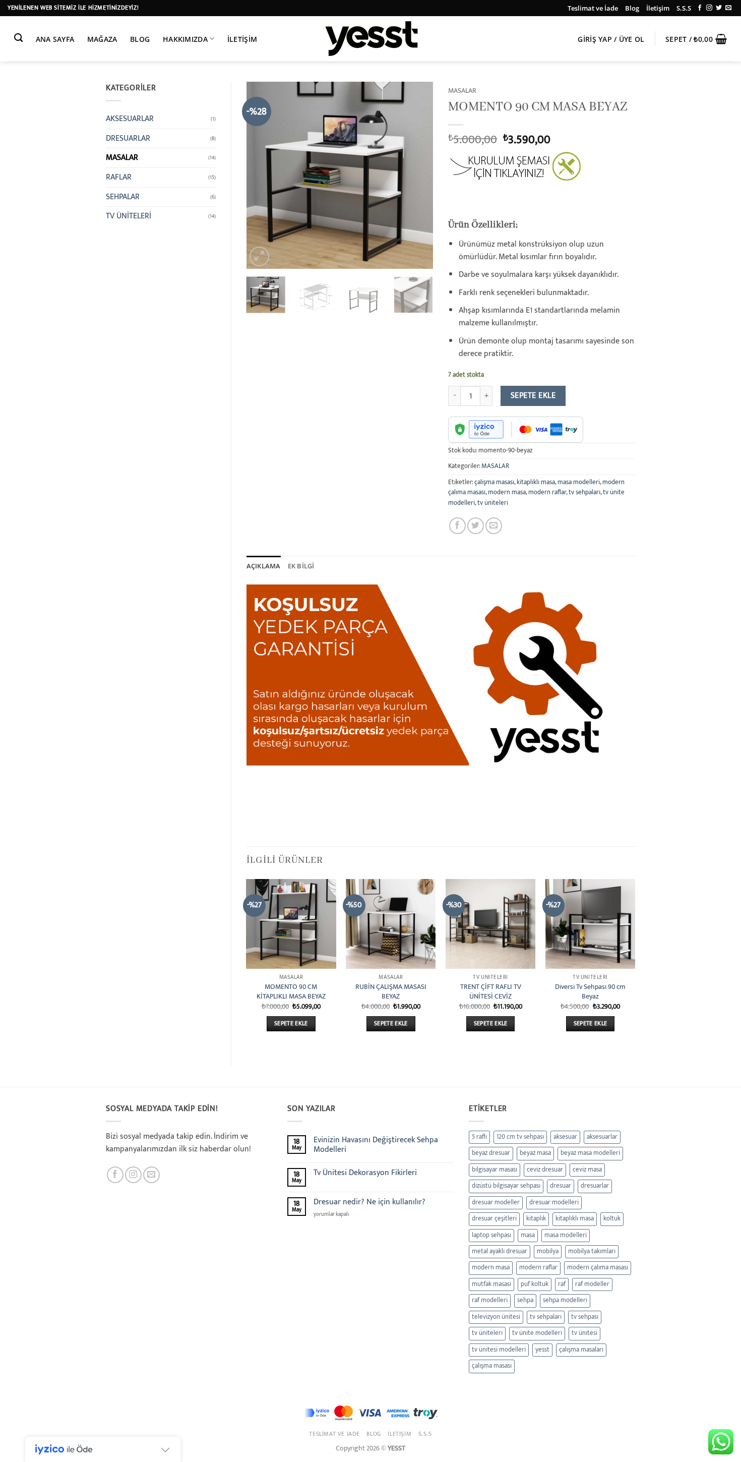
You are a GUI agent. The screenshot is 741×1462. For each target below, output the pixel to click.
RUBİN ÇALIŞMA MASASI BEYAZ (390, 991)
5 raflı (479, 1137)
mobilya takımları (591, 1251)
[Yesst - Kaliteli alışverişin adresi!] (370, 39)
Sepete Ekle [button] (291, 1023)
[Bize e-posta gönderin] (728, 8)
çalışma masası (494, 482)
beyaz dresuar (491, 1153)
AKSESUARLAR (130, 119)
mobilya (548, 1251)
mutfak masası (491, 1284)
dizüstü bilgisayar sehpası (506, 1186)
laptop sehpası (491, 1235)
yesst (542, 1349)
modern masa (507, 492)
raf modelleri (490, 1300)
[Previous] (263, 175)
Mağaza (102, 39)
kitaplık (536, 1218)
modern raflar (547, 492)
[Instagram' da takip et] (709, 8)
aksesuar (565, 1137)
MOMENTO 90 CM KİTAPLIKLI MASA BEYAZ (291, 991)
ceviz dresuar (545, 1169)
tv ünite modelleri (537, 1333)
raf (562, 1284)
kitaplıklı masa (536, 482)
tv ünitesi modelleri (499, 1349)
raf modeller (592, 1284)
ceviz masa (587, 1169)
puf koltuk (534, 1284)
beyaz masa (535, 1153)
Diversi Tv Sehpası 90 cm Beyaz (590, 991)
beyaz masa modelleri (590, 1153)
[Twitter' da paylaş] (475, 525)
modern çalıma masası (597, 1267)
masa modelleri (579, 482)
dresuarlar (595, 1186)
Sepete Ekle (533, 395)
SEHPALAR (123, 197)
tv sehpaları (584, 492)
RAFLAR (119, 177)
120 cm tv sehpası (520, 1137)
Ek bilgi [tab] (301, 565)
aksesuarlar (602, 1137)
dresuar (560, 1186)
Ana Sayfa (55, 39)
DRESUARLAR (128, 138)
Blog (632, 8)
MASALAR (122, 157)
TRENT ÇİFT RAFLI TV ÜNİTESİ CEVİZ (490, 991)
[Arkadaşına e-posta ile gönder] (493, 525)
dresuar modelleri (554, 1202)
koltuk (612, 1218)
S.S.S (683, 8)
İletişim (657, 8)
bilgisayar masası (494, 1169)
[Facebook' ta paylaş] (457, 525)
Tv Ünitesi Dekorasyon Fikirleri (365, 1173)
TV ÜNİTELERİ (128, 216)
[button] (611, 39)
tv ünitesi (584, 1333)
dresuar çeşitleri (494, 1218)
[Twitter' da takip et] (719, 8)
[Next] (417, 175)
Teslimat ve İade (593, 8)
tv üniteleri (492, 503)
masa (528, 1235)
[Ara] (18, 38)
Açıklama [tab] (263, 565)
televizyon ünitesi (496, 1317)
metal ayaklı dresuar (499, 1251)
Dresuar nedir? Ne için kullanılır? (369, 1202)
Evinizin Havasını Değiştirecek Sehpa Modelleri (376, 1144)
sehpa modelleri (565, 1300)
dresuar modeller (496, 1202)
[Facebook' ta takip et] (700, 8)
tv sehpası (584, 1317)
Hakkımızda (185, 39)
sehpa (525, 1300)
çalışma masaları (581, 1349)
